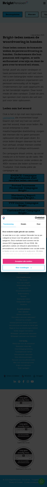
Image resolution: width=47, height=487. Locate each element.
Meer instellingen (22, 268)
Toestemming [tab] (8, 224)
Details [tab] (23, 224)
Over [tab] (38, 224)
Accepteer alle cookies (23, 261)
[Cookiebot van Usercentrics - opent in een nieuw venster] (34, 218)
